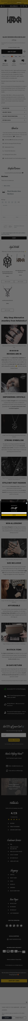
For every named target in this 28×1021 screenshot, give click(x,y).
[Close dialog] (26, 503)
